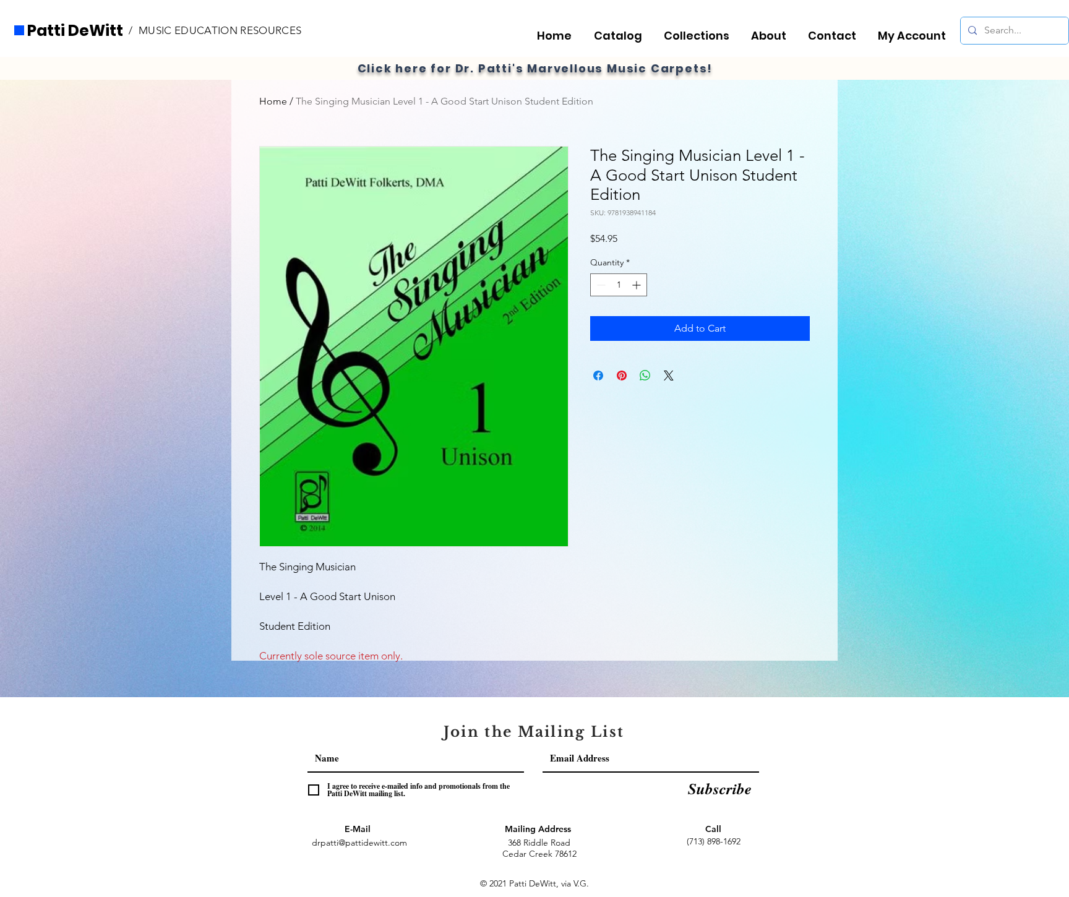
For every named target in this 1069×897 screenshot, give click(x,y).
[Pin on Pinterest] (621, 375)
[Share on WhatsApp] (645, 375)
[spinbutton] (618, 285)
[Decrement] (599, 285)
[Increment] (637, 285)
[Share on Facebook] (598, 375)
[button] (700, 30)
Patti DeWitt (75, 30)
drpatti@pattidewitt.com (359, 842)
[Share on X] (668, 375)
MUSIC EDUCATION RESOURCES (220, 30)
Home (273, 101)
